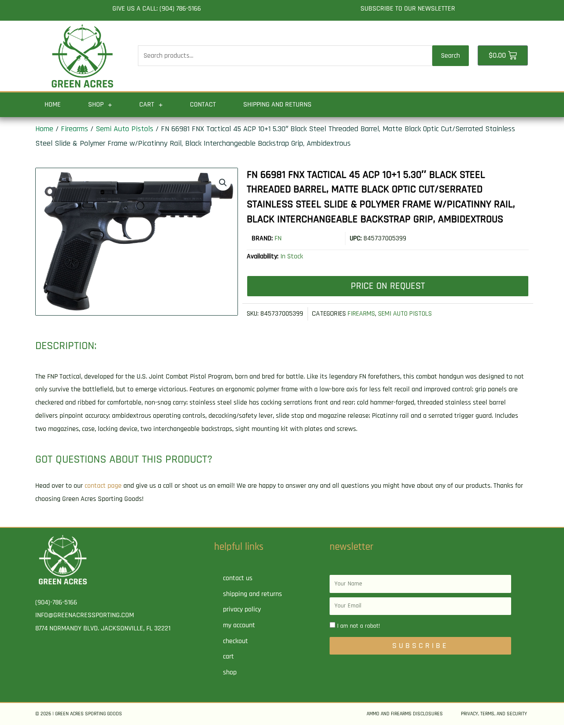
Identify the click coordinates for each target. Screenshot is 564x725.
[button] (223, 183)
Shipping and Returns (277, 104)
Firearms (74, 129)
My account (239, 625)
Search (450, 55)
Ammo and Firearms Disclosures (405, 713)
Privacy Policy (242, 609)
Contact (203, 104)
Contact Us (237, 578)
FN (278, 238)
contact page (103, 485)
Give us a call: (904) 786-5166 (156, 8)
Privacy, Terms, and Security (494, 713)
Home (53, 104)
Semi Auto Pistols (124, 129)
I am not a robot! (358, 626)
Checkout (235, 641)
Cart (146, 104)
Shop (96, 104)
